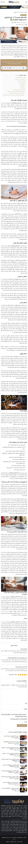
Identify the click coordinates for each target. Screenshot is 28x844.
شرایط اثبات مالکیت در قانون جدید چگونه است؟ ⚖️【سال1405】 (10, 748)
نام (26, 703)
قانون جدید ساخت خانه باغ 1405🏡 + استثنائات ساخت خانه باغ (11, 742)
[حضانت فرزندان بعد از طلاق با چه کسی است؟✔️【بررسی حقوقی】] (23, 784)
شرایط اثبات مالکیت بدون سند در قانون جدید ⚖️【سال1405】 (10, 754)
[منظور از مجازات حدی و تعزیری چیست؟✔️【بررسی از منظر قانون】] (23, 778)
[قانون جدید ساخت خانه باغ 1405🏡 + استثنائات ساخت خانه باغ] (23, 743)
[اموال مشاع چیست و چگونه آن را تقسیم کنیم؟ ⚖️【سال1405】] (23, 766)
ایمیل (25, 709)
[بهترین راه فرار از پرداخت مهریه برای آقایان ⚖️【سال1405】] (23, 761)
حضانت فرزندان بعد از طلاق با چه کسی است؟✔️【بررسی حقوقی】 (11, 783)
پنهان (17, 75)
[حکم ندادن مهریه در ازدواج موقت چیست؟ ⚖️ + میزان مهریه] (23, 790)
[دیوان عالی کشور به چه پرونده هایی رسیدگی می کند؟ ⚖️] (23, 737)
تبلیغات (7, 841)
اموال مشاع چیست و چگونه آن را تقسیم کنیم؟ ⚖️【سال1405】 (11, 765)
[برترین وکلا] (14, 2)
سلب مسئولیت (13, 841)
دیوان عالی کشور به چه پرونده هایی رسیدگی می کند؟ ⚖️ (11, 736)
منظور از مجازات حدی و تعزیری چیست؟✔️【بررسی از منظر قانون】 (10, 777)
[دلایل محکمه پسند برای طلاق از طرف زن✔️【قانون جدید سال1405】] (23, 772)
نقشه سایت (19, 841)
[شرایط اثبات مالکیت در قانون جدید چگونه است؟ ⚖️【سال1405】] (23, 749)
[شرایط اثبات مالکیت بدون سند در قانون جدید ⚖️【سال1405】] (23, 755)
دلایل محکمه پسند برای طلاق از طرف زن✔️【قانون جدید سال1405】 (10, 771)
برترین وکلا (23, 12)
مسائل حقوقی (17, 12)
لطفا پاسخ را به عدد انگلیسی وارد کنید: (18, 719)
